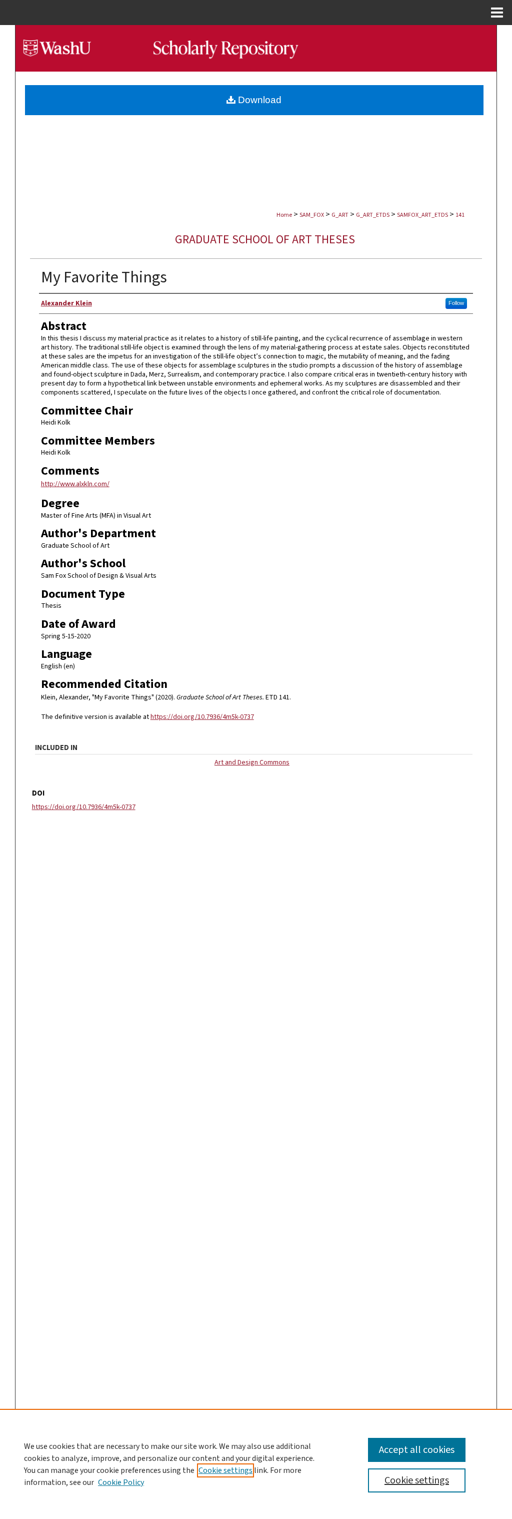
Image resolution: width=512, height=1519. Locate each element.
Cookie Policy (121, 1482)
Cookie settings (225, 1470)
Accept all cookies (416, 1450)
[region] (256, 1464)
